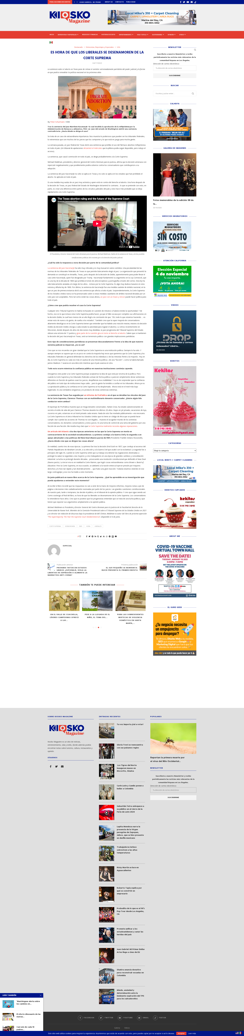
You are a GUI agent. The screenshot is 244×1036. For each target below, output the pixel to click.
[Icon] (107, 731)
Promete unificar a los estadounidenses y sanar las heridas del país (130, 932)
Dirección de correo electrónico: (166, 63)
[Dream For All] (172, 110)
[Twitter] (184, 2)
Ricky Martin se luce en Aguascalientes (128, 869)
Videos (127, 1028)
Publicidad (130, 2)
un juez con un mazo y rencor (112, 297)
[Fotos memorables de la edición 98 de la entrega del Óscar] (174, 174)
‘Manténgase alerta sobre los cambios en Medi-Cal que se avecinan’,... (97, 617)
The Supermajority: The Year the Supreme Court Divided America (74, 517)
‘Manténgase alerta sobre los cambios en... (28, 1002)
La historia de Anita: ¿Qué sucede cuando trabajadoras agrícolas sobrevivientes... (64, 619)
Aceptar (181, 1033)
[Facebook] (180, 2)
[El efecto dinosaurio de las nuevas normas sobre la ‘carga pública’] (130, 601)
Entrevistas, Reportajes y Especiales (100, 47)
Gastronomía (157, 34)
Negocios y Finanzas (90, 34)
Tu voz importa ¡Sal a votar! (130, 724)
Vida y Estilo (142, 34)
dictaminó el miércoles (92, 148)
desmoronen (70, 526)
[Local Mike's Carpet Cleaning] (174, 466)
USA (118, 47)
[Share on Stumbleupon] (104, 536)
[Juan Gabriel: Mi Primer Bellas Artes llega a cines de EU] (106, 955)
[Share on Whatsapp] (107, 536)
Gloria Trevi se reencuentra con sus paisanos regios (130, 746)
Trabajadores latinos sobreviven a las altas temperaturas (127, 850)
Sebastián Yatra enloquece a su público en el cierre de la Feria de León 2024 (130, 809)
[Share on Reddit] (101, 536)
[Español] (52, 42)
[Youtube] (188, 2)
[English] (237, 1033)
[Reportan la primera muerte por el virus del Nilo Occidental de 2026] (173, 738)
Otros (181, 34)
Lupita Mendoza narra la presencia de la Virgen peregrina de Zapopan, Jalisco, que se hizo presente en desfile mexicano (130, 832)
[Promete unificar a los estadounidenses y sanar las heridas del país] (106, 935)
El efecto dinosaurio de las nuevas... (29, 1015)
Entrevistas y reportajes (67, 34)
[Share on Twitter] (89, 536)
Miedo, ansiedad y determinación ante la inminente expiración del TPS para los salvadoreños (130, 994)
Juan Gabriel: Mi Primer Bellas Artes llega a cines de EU (131, 951)
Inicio (52, 34)
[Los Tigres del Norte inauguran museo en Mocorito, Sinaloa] (106, 771)
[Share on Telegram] (110, 536)
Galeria (117, 1028)
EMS (80, 526)
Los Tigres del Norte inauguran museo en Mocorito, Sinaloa (127, 768)
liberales (98, 526)
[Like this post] (81, 536)
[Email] (192, 2)
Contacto (119, 2)
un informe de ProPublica (95, 395)
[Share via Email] (116, 536)
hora (88, 526)
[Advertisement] (122, 684)
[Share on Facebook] (86, 536)
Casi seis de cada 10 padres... (25, 1028)
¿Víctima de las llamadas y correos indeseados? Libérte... (174, 344)
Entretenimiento (125, 34)
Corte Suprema (55, 526)
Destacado (78, 47)
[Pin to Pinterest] (92, 536)
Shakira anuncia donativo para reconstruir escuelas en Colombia (130, 972)
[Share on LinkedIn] (95, 536)
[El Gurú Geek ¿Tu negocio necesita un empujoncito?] (174, 613)
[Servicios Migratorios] (172, 222)
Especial (67, 545)
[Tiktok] (195, 2)
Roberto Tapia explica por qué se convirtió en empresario (129, 891)
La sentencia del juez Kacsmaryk (61, 268)
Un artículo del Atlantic (58, 431)
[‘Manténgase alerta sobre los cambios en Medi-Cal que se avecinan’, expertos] (97, 601)
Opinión (171, 34)
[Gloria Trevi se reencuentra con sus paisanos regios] (106, 751)
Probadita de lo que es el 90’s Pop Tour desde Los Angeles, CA (131, 911)
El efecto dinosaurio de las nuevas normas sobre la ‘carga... (130, 617)
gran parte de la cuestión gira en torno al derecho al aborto (101, 333)
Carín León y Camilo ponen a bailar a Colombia (130, 787)
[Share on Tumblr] (98, 536)
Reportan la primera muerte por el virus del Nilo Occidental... (167, 759)
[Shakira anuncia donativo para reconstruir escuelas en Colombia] (106, 976)
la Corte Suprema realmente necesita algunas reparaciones (113, 426)
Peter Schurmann (57, 122)
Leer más (192, 1033)
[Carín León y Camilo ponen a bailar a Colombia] (106, 792)
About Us (109, 2)
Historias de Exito (108, 34)
